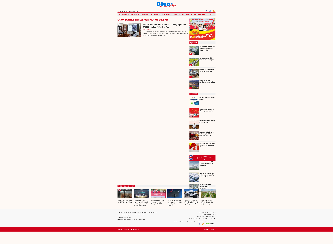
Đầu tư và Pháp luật (200, 14)
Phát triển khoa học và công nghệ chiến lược (207, 121)
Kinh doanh (144, 14)
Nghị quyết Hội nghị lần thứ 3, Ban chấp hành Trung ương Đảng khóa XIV (207, 133)
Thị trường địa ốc (167, 14)
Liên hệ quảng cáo (135, 229)
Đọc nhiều (193, 43)
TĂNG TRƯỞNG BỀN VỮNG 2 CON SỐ (207, 98)
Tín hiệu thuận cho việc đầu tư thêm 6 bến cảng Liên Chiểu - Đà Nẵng (207, 48)
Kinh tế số (189, 14)
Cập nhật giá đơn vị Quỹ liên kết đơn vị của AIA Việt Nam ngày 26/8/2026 (158, 202)
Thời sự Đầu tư (134, 14)
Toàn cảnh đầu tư (155, 14)
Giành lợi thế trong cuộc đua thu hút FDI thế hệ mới (207, 70)
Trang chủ (120, 229)
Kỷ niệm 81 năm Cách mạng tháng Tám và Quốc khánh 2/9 (207, 145)
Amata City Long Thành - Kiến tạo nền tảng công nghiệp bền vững (207, 202)
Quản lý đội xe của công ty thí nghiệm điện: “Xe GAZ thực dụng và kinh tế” (191, 202)
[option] (125, 196)
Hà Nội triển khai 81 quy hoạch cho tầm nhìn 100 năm (207, 81)
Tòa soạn (126, 229)
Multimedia (125, 14)
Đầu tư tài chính (179, 14)
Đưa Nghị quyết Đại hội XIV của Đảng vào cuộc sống (206, 110)
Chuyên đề (193, 94)
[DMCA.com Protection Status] (210, 223)
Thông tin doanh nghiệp (126, 186)
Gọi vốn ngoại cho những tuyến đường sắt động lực (206, 59)
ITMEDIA (212, 229)
